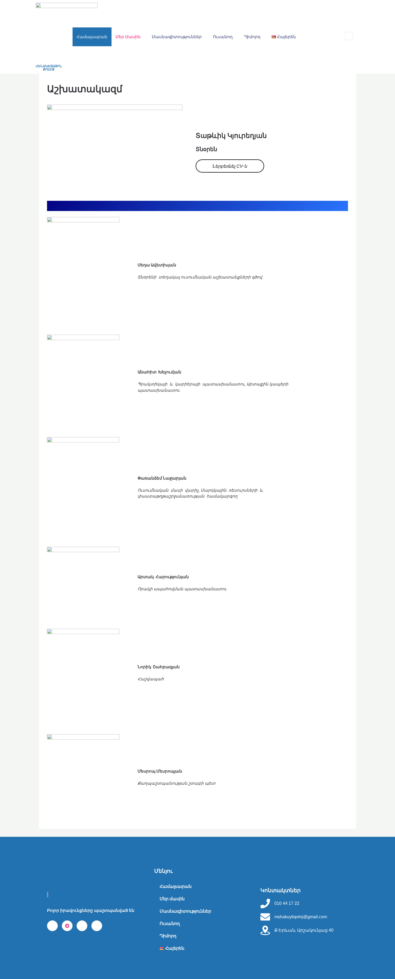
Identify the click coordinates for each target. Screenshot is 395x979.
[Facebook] (52, 925)
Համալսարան (92, 36)
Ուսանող (223, 36)
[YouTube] (96, 925)
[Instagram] (82, 925)
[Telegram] (67, 925)
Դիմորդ (252, 36)
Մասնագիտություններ (177, 36)
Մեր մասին (128, 36)
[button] (349, 36)
